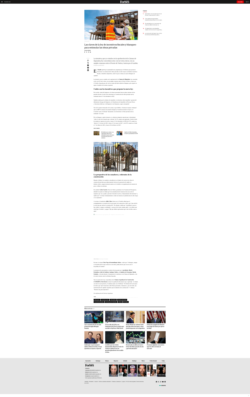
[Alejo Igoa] (132, 370)
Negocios (116, 360)
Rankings (134, 360)
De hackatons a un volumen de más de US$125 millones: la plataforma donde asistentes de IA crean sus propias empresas (153, 24)
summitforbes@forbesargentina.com (94, 374)
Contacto (96, 381)
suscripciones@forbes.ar (94, 376)
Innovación (88, 360)
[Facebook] (88, 65)
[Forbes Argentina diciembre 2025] (142, 370)
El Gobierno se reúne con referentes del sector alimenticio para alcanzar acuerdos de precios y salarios (107, 135)
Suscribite (240, 1)
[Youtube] (163, 382)
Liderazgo (98, 360)
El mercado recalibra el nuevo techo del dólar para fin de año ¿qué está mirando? (135, 346)
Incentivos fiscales (99, 302)
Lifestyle (125, 360)
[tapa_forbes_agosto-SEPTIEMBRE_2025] (161, 370)
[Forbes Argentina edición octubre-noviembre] (151, 370)
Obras (120, 302)
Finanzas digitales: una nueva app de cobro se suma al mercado (155, 346)
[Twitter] (88, 63)
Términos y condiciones (116, 381)
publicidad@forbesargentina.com (95, 370)
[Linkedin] (88, 70)
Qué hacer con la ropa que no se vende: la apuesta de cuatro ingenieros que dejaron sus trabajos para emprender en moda (153, 14)
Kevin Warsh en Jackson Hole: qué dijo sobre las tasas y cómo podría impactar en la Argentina (135, 326)
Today (163, 360)
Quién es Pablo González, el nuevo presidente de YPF (131, 133)
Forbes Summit (153, 360)
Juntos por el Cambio (111, 302)
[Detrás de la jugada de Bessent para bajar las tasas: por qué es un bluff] (156, 317)
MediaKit (86, 381)
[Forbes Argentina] (125, 2)
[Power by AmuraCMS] (162, 385)
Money (107, 360)
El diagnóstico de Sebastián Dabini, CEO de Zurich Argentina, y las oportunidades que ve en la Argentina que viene (153, 29)
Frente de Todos (122, 299)
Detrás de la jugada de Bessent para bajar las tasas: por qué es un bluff (155, 326)
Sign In (247, 1)
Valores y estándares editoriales (105, 381)
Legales (123, 381)
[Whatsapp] (88, 60)
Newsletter (91, 381)
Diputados (113, 299)
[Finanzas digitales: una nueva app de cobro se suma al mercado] (156, 337)
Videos (143, 360)
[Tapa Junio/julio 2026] (113, 370)
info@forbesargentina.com (93, 372)
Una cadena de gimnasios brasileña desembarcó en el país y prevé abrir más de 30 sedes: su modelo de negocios (153, 19)
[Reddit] (88, 68)
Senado (126, 302)
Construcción (105, 299)
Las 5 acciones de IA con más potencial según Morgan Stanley (92, 326)
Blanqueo (97, 299)
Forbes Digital (87, 50)
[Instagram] (160, 382)
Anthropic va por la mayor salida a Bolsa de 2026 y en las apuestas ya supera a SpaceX (93, 346)
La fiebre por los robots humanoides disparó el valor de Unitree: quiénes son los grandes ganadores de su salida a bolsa (114, 348)
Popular (145, 10)
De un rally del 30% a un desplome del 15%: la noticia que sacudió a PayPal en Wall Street (114, 326)
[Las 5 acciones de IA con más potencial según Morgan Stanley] (93, 317)
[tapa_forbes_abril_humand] (123, 370)
